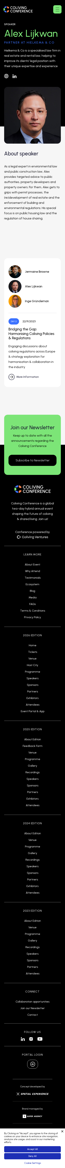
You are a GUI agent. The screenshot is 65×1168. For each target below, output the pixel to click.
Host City (32, 665)
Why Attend (32, 571)
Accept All (32, 1149)
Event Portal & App (32, 711)
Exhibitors (32, 698)
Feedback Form (32, 746)
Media (33, 597)
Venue (32, 658)
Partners (32, 691)
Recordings (32, 772)
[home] (18, 9)
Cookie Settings (32, 1163)
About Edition (32, 739)
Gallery (32, 765)
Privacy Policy (32, 617)
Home (32, 645)
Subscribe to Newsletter (33, 460)
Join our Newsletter (32, 1008)
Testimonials (33, 577)
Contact (32, 1014)
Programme (32, 671)
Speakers (32, 678)
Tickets (32, 652)
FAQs (32, 604)
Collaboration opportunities (32, 1001)
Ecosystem (32, 584)
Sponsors (32, 685)
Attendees (32, 704)
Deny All (32, 1156)
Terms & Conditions (32, 610)
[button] (57, 9)
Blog (32, 590)
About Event (32, 564)
